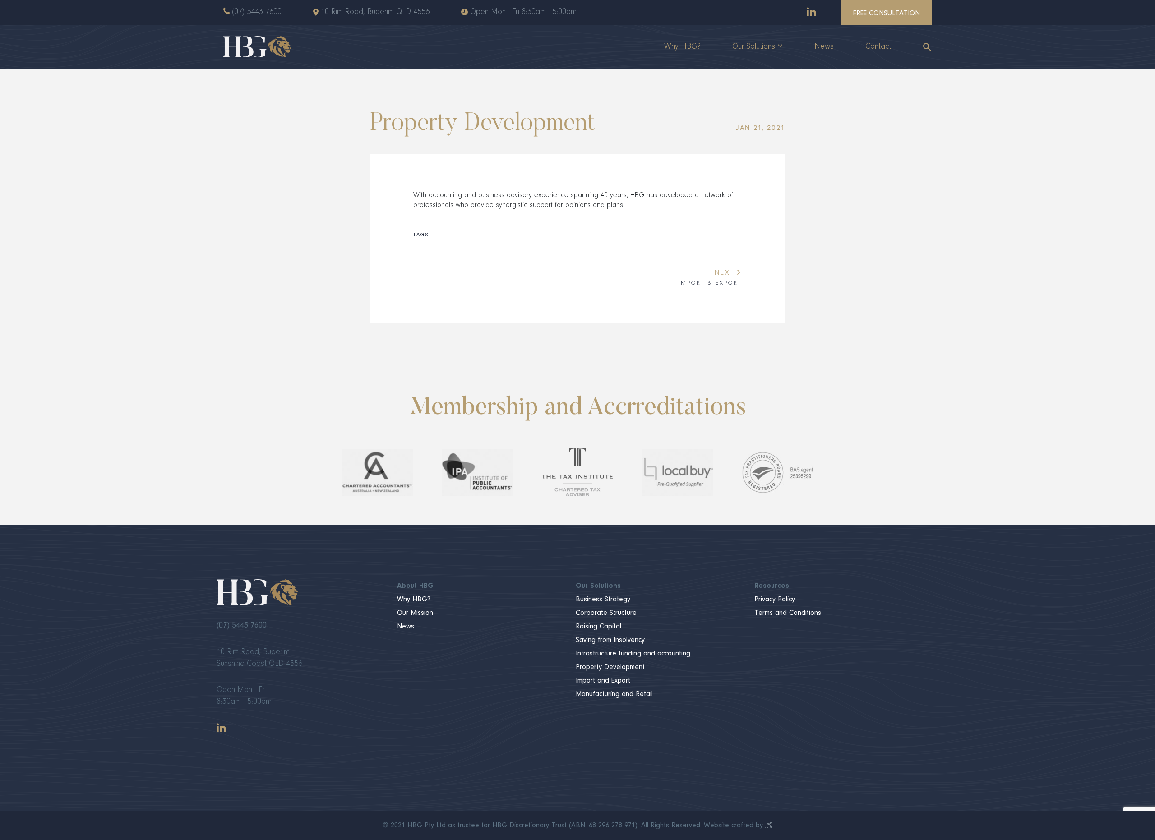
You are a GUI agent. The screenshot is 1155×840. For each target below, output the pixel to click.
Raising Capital (598, 626)
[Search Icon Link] (919, 46)
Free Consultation (886, 13)
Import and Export (603, 680)
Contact (878, 47)
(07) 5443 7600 (257, 12)
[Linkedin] (811, 11)
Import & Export (710, 277)
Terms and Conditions (787, 613)
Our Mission (415, 613)
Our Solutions (753, 47)
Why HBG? (682, 47)
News (824, 47)
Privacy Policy (774, 599)
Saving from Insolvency (610, 640)
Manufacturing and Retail (614, 694)
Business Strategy (603, 599)
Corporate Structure (606, 613)
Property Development (610, 667)
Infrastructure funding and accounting (633, 653)
